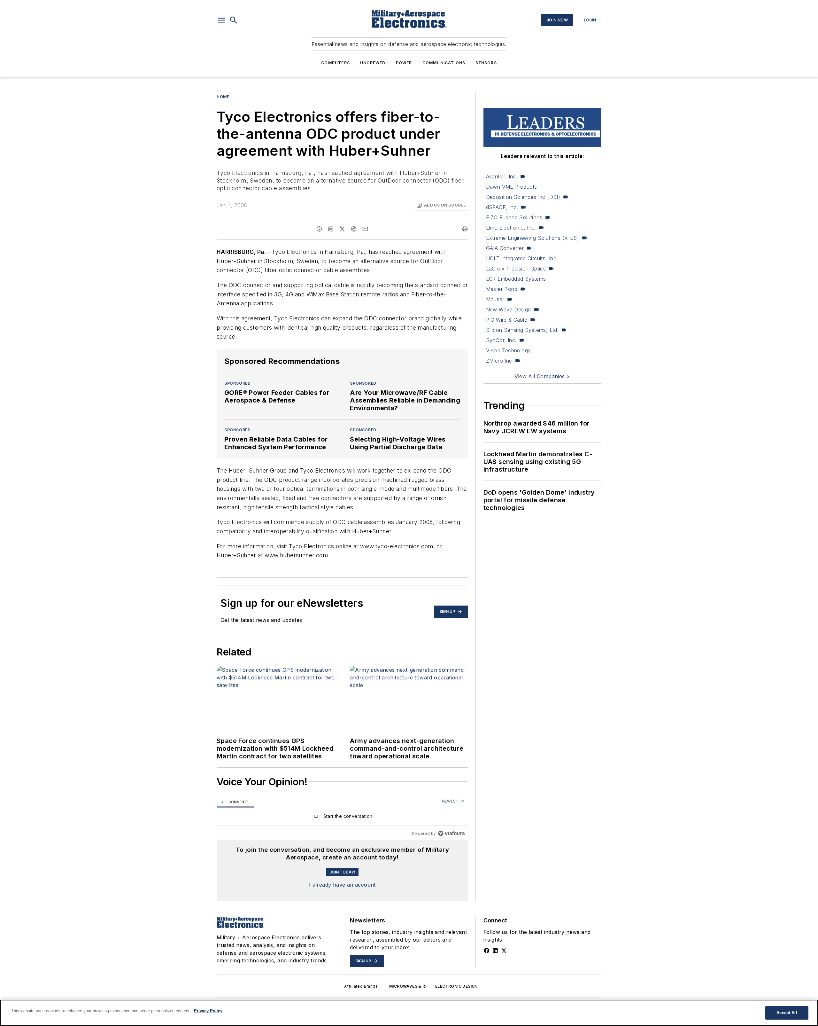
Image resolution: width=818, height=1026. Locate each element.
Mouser (495, 299)
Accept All (786, 1012)
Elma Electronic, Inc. (511, 227)
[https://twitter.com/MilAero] (504, 950)
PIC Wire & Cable (506, 320)
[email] (365, 229)
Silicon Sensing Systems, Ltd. (522, 330)
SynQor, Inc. (501, 340)
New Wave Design (508, 309)
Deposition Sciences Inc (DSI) (523, 197)
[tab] (235, 801)
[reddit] (354, 229)
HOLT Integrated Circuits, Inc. (522, 258)
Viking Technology (508, 350)
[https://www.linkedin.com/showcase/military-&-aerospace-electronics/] (495, 950)
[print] (465, 229)
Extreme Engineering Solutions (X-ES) (532, 238)
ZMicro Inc (499, 360)
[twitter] (342, 229)
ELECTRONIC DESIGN (456, 986)
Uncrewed (373, 62)
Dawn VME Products (511, 187)
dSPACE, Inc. (502, 207)
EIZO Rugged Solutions (514, 217)
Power (404, 62)
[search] (233, 20)
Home (223, 96)
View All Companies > (542, 376)
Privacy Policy (208, 1010)
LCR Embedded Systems (516, 279)
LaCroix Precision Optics (516, 268)
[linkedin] (331, 229)
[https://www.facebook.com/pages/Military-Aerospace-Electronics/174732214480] (486, 950)
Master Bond (501, 289)
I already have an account (342, 884)
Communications (444, 62)
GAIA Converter (505, 248)
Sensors (486, 62)
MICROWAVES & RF (408, 986)
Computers (335, 62)
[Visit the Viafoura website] (451, 833)
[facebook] (319, 229)
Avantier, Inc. (502, 176)
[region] (342, 818)
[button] (221, 20)
